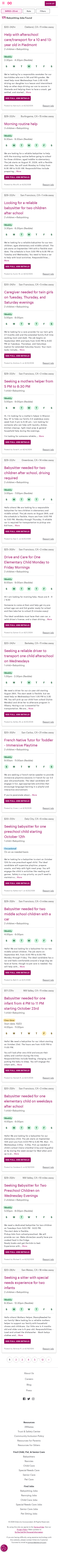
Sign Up (50, 3)
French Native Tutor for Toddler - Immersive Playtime (28, 742)
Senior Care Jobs (29, 1509)
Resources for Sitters (29, 1445)
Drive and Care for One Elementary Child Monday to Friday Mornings (26, 562)
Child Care (29, 1465)
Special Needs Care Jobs (29, 1504)
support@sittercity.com (37, 1542)
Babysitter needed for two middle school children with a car (27, 914)
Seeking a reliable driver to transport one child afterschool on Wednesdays (28, 656)
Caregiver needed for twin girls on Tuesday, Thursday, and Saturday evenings (28, 297)
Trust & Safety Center (29, 1431)
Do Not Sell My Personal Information (29, 1532)
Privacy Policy (22, 1529)
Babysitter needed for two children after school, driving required (27, 473)
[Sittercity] (9, 3)
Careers (29, 1379)
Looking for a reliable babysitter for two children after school (25, 208)
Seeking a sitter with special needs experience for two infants (26, 1282)
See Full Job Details (17, 98)
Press (29, 1390)
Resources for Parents (29, 1440)
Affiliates (29, 1426)
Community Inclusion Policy (29, 1436)
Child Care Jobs (29, 1499)
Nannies (29, 1461)
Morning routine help (20, 124)
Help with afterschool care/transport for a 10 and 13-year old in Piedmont (28, 39)
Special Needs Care (29, 1470)
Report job (48, 105)
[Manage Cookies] (4, 1548)
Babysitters (29, 1456)
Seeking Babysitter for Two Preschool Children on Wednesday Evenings (25, 1190)
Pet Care (29, 1479)
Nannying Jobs (29, 1495)
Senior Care (29, 1474)
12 (43, 1359)
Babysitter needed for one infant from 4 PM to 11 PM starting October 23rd (24, 1003)
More (28, 92)
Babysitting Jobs (29, 1490)
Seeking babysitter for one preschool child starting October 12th (25, 831)
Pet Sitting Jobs (29, 1513)
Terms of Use (39, 1527)
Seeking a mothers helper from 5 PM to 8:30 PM (28, 383)
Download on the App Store (29, 1410)
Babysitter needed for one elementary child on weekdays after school (28, 1101)
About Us (29, 1373)
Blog (29, 1384)
